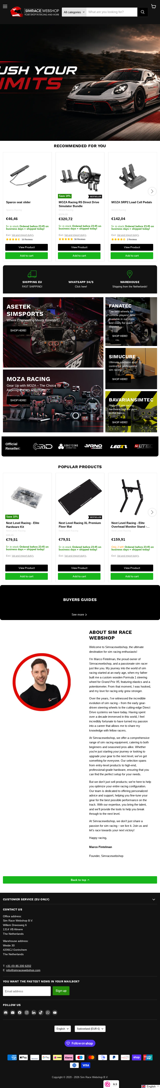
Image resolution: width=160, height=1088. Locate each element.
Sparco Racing (14, 209)
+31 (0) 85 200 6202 (18, 965)
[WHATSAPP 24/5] (81, 279)
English (61, 1028)
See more (78, 614)
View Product (27, 247)
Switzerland (88, 1028)
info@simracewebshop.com (23, 970)
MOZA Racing (66, 210)
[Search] (142, 12)
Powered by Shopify (80, 1081)
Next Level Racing (16, 530)
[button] (150, 1086)
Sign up (61, 991)
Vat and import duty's (23, 235)
